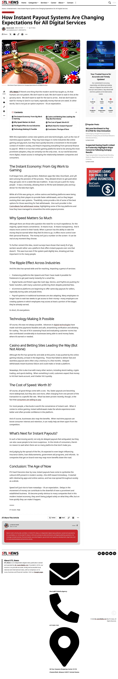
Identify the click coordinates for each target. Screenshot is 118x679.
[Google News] (102, 110)
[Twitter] (102, 101)
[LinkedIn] (110, 110)
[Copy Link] (18, 34)
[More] (26, 34)
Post (18, 510)
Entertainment (11, 8)
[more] (75, 2)
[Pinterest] (110, 101)
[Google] (114, 553)
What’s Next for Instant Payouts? (60, 126)
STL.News (14, 92)
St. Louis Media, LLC (21, 565)
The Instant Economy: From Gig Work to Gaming (27, 118)
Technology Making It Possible (25, 129)
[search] (109, 2)
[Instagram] (92, 110)
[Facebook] (77, 525)
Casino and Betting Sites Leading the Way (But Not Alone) (60, 118)
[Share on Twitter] (10, 34)
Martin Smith (10, 28)
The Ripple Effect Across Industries (27, 126)
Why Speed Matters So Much (24, 122)
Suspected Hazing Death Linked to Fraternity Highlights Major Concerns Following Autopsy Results (100, 149)
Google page (38, 572)
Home (4, 8)
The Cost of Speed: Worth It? (58, 122)
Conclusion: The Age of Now (58, 129)
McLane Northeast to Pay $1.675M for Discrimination (98, 129)
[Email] (14, 34)
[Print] (22, 34)
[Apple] (110, 553)
